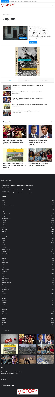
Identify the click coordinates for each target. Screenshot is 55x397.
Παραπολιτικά (5, 269)
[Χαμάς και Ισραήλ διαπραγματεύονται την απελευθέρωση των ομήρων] (27, 349)
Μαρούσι (4, 276)
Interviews (4, 316)
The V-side (4, 271)
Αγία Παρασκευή (6, 213)
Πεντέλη (4, 322)
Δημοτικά (4, 318)
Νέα (3, 324)
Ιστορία (3, 304)
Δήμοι (3, 256)
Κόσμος (3, 273)
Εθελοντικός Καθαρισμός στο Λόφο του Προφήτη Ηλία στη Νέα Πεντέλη (29, 104)
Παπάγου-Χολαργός (6, 282)
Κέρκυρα (4, 284)
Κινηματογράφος (6, 236)
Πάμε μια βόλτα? (6, 278)
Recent (27, 80)
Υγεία (3, 242)
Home (5, 14)
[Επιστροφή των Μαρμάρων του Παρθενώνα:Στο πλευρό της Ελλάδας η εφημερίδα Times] (27, 359)
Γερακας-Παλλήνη (6, 218)
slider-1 (3, 207)
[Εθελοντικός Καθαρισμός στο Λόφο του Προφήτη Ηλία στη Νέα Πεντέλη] (7, 106)
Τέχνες (3, 240)
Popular (10, 80)
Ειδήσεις (4, 327)
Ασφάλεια (4, 300)
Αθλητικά (4, 320)
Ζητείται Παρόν (5, 253)
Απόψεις (4, 224)
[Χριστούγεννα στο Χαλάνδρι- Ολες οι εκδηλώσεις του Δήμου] (7, 93)
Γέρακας (4, 298)
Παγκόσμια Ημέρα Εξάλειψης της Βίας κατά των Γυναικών (26, 111)
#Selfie (3, 244)
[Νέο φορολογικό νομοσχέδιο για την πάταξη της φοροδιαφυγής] (7, 87)
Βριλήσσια (4, 216)
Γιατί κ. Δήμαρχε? (6, 249)
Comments (44, 80)
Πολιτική (4, 231)
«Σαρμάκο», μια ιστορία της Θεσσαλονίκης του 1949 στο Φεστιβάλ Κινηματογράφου (38, 31)
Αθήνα (3, 238)
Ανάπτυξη (4, 302)
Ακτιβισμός (4, 247)
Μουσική (4, 296)
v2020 (31, 26)
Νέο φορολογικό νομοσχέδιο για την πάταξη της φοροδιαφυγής (27, 85)
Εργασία (4, 233)
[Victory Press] (8, 5)
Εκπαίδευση (5, 293)
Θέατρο (3, 291)
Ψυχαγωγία (4, 313)
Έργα (3, 311)
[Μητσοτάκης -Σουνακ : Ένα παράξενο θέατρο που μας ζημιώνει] (7, 100)
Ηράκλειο (4, 258)
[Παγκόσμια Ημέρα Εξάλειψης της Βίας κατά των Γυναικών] (7, 113)
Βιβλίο (3, 264)
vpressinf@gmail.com (9, 385)
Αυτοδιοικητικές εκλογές (7, 204)
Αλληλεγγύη (5, 309)
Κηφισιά (4, 251)
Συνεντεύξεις (5, 287)
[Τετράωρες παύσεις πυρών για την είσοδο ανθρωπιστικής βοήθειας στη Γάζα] (45, 359)
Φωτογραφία (5, 262)
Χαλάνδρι (4, 220)
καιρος (3, 202)
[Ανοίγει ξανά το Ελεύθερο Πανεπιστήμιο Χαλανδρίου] (9, 359)
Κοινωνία (4, 222)
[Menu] (53, 5)
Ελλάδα (3, 260)
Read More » (33, 42)
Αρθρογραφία (5, 280)
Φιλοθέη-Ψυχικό (5, 289)
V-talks (3, 267)
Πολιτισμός (4, 229)
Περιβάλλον (5, 227)
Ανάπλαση (4, 307)
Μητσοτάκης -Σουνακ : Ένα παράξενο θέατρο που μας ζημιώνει (23, 1)
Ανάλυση (4, 200)
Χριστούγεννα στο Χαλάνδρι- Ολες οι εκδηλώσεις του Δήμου (27, 91)
